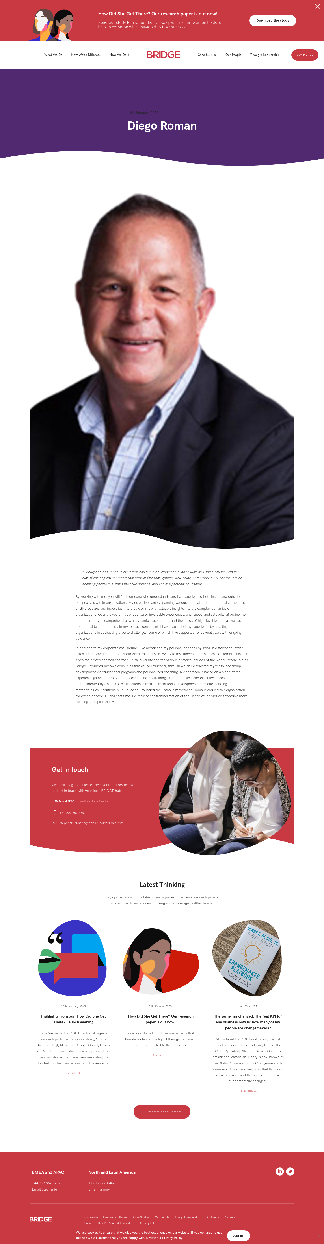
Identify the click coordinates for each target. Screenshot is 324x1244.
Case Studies (141, 1217)
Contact (87, 1223)
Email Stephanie (44, 1189)
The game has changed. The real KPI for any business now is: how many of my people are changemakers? (248, 1022)
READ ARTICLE (73, 1073)
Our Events (213, 1217)
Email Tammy (99, 1189)
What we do (90, 1217)
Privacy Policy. (172, 1238)
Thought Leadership (187, 1217)
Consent (238, 1235)
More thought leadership (162, 1111)
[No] (318, 1236)
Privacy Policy (148, 1223)
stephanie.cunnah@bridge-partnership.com (92, 823)
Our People (162, 1217)
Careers (230, 1217)
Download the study (272, 20)
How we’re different (115, 1217)
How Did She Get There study (116, 1223)
